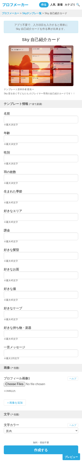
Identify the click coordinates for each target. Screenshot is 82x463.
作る (44, 4)
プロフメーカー (10, 13)
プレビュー (71, 457)
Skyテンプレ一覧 (32, 13)
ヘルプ (72, 378)
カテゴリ (70, 4)
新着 (60, 4)
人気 (52, 4)
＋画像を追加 (15, 402)
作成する (41, 449)
